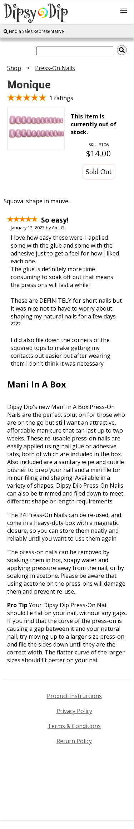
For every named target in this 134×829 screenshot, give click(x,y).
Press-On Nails (55, 68)
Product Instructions (74, 696)
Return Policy (74, 741)
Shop (14, 68)
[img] (122, 50)
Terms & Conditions (74, 726)
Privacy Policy (74, 711)
